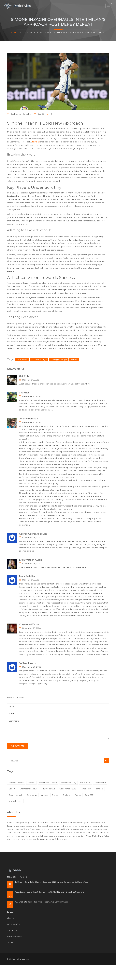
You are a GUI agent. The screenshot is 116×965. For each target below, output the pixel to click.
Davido (55, 795)
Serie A (74, 359)
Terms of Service (14, 936)
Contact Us (12, 930)
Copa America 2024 (68, 789)
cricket (44, 795)
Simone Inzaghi (39, 359)
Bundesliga (32, 795)
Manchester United (48, 782)
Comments (17, 746)
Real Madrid (100, 782)
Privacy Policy (13, 924)
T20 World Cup (48, 789)
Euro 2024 (89, 795)
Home (14, 33)
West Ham (86, 789)
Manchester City (68, 782)
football (36, 142)
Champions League (28, 789)
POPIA (10, 943)
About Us (11, 918)
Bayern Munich (15, 795)
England (66, 795)
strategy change (59, 359)
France (78, 795)
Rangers (99, 789)
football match (15, 801)
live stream (85, 782)
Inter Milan (22, 359)
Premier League (16, 782)
